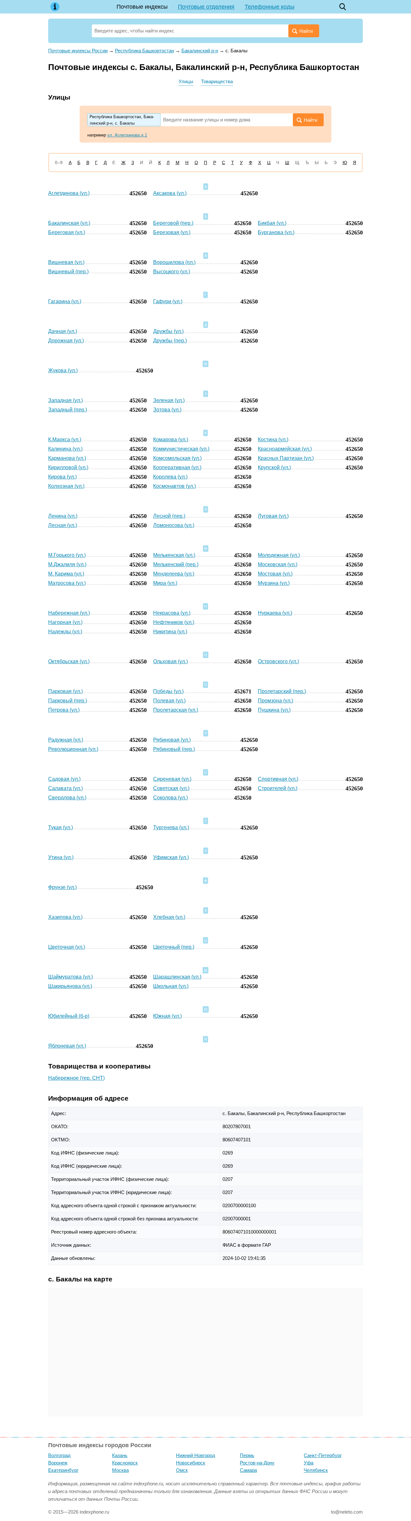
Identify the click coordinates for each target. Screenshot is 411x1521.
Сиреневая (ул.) (172, 779)
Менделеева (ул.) (173, 573)
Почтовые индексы (142, 7)
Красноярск (125, 1462)
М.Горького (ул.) (67, 555)
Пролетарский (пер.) (282, 691)
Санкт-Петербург (323, 1455)
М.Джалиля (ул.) (67, 564)
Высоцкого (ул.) (171, 271)
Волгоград (59, 1455)
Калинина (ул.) (65, 449)
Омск (182, 1470)
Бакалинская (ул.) (69, 223)
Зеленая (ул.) (169, 400)
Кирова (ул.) (62, 476)
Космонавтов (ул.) (174, 486)
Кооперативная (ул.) (177, 467)
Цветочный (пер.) (173, 947)
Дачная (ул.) (62, 331)
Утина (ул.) (61, 857)
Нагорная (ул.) (65, 622)
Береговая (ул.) (66, 232)
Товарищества (217, 81)
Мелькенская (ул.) (174, 555)
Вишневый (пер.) (68, 271)
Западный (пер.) (67, 409)
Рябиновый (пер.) (174, 749)
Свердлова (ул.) (67, 797)
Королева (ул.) (170, 476)
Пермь (247, 1455)
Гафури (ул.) (167, 301)
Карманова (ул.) (67, 458)
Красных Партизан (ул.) (286, 458)
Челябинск (316, 1470)
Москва (120, 1470)
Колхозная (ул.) (66, 486)
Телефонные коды (269, 7)
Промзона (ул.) (275, 700)
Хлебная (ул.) (169, 917)
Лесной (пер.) (169, 516)
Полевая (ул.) (169, 700)
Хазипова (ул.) (65, 917)
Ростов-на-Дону (257, 1462)
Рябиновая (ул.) (172, 740)
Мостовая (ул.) (275, 573)
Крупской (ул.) (274, 467)
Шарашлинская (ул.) (177, 977)
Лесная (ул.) (62, 525)
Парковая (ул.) (65, 691)
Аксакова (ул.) (170, 193)
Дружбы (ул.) (168, 331)
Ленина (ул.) (62, 516)
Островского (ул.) (278, 661)
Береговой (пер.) (173, 223)
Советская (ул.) (171, 788)
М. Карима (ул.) (66, 573)
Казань (119, 1455)
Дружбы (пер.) (170, 340)
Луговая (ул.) (273, 516)
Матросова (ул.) (67, 583)
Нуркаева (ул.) (275, 613)
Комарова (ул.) (170, 439)
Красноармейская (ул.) (285, 449)
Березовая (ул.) (171, 232)
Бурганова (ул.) (276, 232)
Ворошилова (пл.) (174, 262)
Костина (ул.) (273, 439)
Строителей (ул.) (277, 788)
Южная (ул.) (167, 1016)
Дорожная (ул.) (66, 340)
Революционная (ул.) (73, 749)
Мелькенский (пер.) (175, 564)
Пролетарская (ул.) (175, 710)
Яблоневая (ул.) (67, 1046)
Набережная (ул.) (69, 613)
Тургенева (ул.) (171, 827)
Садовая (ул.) (64, 779)
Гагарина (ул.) (64, 301)
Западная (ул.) (65, 400)
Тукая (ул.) (60, 827)
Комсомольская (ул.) (177, 458)
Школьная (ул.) (170, 986)
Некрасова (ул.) (171, 613)
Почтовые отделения (206, 7)
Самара (248, 1470)
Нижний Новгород (195, 1455)
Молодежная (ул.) (279, 555)
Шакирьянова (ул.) (70, 986)
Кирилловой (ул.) (68, 467)
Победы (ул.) (168, 691)
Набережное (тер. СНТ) (76, 1078)
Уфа (308, 1462)
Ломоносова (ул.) (173, 525)
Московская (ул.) (277, 564)
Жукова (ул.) (63, 370)
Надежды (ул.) (65, 631)
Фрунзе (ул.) (62, 887)
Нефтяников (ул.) (173, 622)
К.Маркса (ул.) (64, 439)
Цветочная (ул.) (66, 947)
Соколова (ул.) (170, 797)
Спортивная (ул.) (278, 779)
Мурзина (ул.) (274, 583)
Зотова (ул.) (167, 409)
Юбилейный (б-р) (68, 1016)
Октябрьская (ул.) (69, 661)
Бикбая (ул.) (272, 223)
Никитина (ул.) (170, 631)
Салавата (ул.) (65, 788)
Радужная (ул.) (65, 740)
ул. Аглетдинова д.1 (127, 135)
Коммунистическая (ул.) (181, 449)
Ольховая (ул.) (170, 661)
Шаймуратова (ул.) (70, 977)
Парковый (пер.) (67, 700)
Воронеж (57, 1462)
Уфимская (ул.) (171, 857)
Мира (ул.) (165, 583)
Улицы (186, 81)
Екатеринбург (63, 1470)
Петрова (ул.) (64, 710)
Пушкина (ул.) (274, 710)
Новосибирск (190, 1462)
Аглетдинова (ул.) (69, 193)
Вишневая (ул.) (66, 262)
